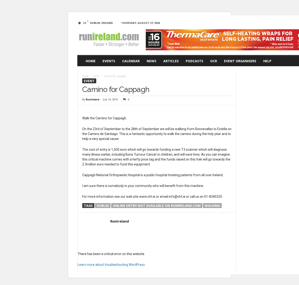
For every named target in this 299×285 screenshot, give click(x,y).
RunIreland (92, 99)
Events (109, 61)
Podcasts (194, 61)
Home (91, 61)
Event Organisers (240, 61)
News (151, 61)
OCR (213, 61)
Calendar (131, 61)
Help (267, 61)
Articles (171, 61)
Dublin (103, 205)
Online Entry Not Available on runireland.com (157, 205)
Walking (212, 205)
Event (89, 81)
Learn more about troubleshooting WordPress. (112, 265)
